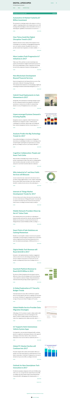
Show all (54, 13)
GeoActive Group (26, 7)
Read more (39, 50)
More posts (39, 382)
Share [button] (14, 50)
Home (14, 7)
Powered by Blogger (35, 397)
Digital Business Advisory (31, 393)
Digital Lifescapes (22, 3)
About (19, 7)
